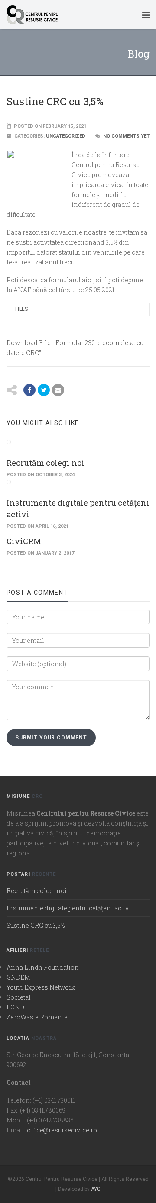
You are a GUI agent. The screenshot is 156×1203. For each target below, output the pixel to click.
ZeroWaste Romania (37, 1017)
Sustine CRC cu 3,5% (35, 925)
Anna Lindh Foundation (42, 967)
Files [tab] (21, 309)
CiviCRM (23, 541)
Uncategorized (65, 136)
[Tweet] (44, 390)
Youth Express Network (40, 987)
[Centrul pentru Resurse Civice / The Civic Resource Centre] (70, 15)
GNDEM (18, 977)
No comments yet (126, 136)
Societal (18, 997)
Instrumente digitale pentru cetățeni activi (68, 908)
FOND (15, 1007)
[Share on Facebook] (29, 390)
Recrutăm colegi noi (45, 463)
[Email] (58, 390)
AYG (96, 1189)
